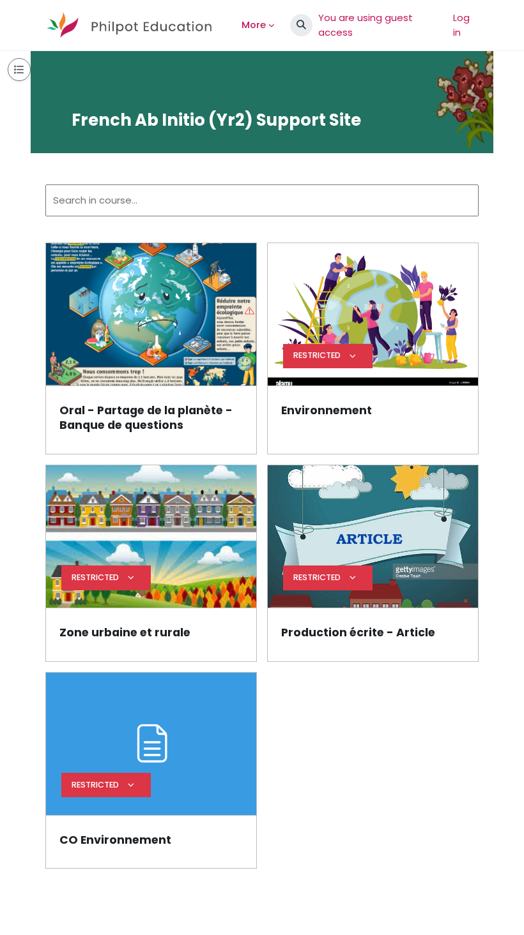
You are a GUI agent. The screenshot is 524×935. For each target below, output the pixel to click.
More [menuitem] (254, 24)
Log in (461, 24)
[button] (301, 25)
